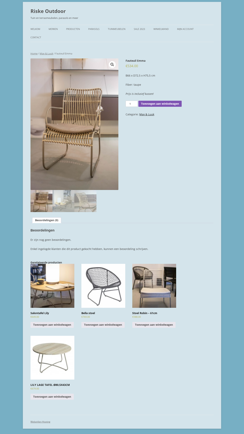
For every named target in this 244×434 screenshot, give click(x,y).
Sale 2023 (139, 29)
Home (34, 53)
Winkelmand (161, 29)
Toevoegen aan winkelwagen (160, 103)
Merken (53, 29)
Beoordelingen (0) (46, 220)
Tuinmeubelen (116, 29)
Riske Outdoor (48, 11)
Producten (73, 29)
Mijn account (185, 29)
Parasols (94, 29)
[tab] (46, 220)
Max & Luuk (46, 53)
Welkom (35, 29)
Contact (35, 37)
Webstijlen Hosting (40, 421)
